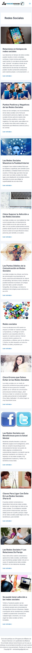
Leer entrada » (7, 76)
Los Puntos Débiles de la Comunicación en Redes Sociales (14, 268)
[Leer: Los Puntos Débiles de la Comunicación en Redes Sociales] (16, 252)
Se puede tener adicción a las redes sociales (15, 598)
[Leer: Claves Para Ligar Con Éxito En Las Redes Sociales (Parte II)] (16, 480)
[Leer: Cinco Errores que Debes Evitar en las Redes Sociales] (16, 363)
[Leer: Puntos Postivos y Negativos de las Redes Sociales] (16, 91)
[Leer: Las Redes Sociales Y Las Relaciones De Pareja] (16, 536)
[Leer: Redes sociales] (16, 310)
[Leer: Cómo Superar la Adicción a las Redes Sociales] (16, 200)
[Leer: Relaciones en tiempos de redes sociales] (16, 35)
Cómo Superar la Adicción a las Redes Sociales (16, 215)
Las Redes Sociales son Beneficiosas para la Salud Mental (15, 435)
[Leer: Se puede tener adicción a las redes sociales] (16, 583)
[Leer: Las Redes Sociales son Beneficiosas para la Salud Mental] (16, 419)
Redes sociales (10, 324)
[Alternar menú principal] (30, 3)
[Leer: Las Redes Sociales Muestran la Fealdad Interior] (16, 147)
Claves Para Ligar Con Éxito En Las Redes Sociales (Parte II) (15, 496)
